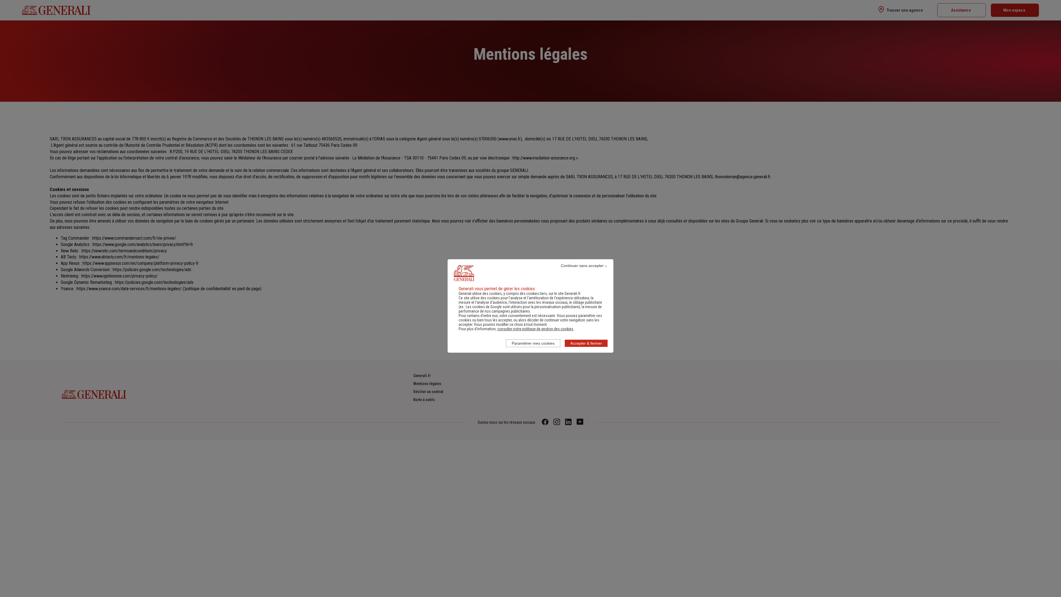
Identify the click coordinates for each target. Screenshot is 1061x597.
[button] (535, 329)
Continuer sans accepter (582, 265)
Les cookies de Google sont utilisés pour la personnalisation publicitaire (522, 307)
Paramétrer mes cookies (533, 343)
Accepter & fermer (586, 343)
